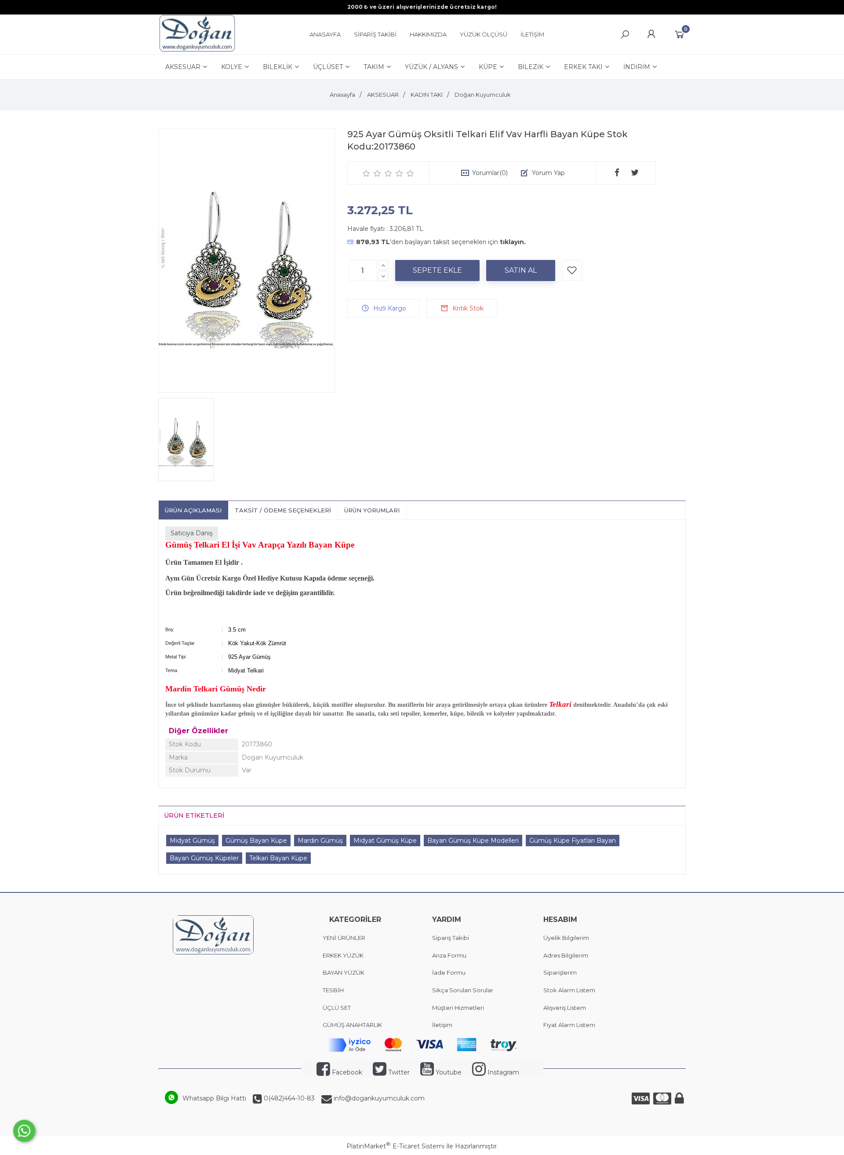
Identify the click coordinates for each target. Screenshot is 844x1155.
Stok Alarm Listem (569, 990)
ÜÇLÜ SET (337, 1007)
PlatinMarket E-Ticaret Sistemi (395, 1146)
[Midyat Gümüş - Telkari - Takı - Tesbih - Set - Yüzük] (197, 50)
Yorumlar (490, 173)
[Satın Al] (520, 270)
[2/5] (372, 173)
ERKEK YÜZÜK (344, 955)
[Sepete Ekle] (437, 270)
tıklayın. (513, 242)
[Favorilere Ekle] (572, 270)
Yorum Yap (548, 173)
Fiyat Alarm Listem (569, 1024)
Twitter (398, 1072)
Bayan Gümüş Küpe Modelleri (473, 840)
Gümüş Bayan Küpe (256, 840)
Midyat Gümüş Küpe (385, 840)
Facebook (346, 1072)
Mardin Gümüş (320, 840)
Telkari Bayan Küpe (278, 858)
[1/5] (366, 173)
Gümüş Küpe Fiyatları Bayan (572, 840)
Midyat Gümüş (192, 840)
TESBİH (333, 990)
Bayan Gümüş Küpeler (204, 858)
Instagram (502, 1072)
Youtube (448, 1072)
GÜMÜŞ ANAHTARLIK (352, 1024)
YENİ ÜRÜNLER (344, 937)
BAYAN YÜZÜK (343, 972)
